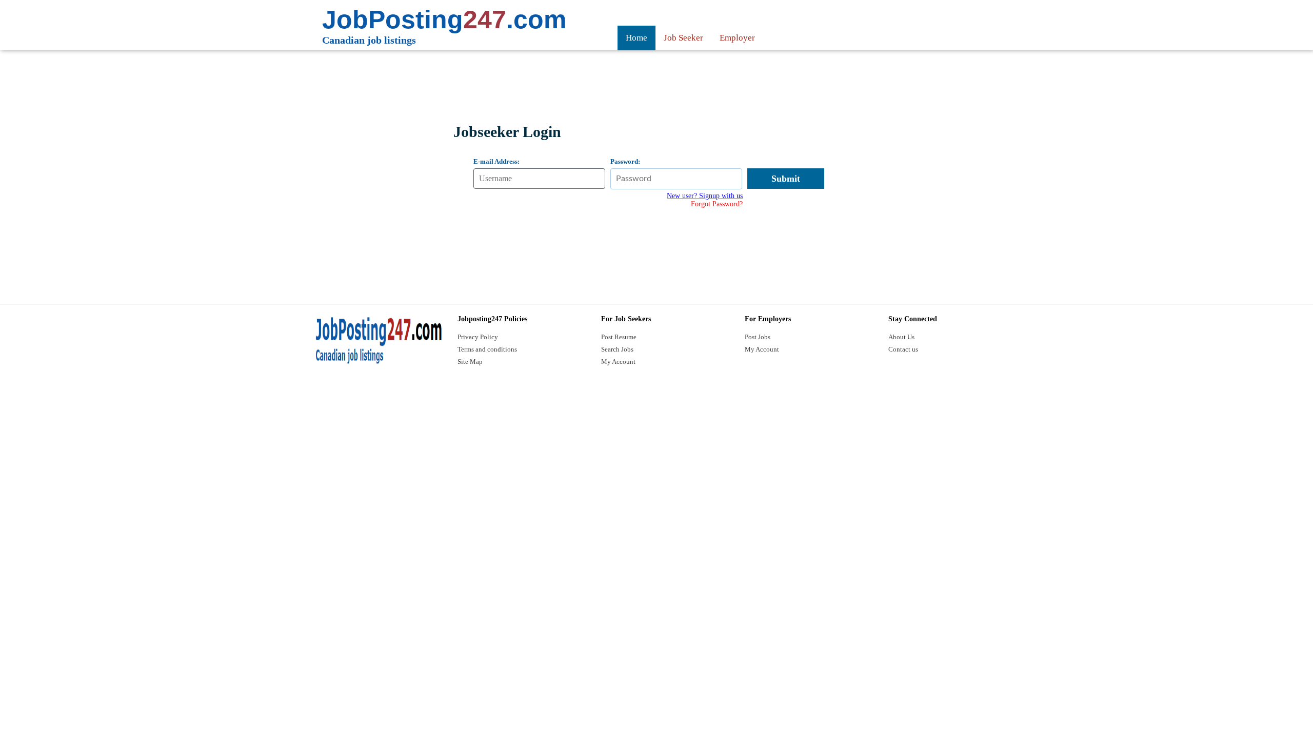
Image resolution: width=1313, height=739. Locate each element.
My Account (618, 361)
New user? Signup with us (705, 196)
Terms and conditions (487, 349)
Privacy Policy (477, 337)
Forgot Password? (717, 204)
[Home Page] (378, 340)
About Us (901, 337)
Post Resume (618, 337)
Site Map (470, 361)
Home (636, 38)
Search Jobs (617, 349)
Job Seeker (683, 38)
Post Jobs (757, 337)
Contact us (903, 349)
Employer (737, 38)
